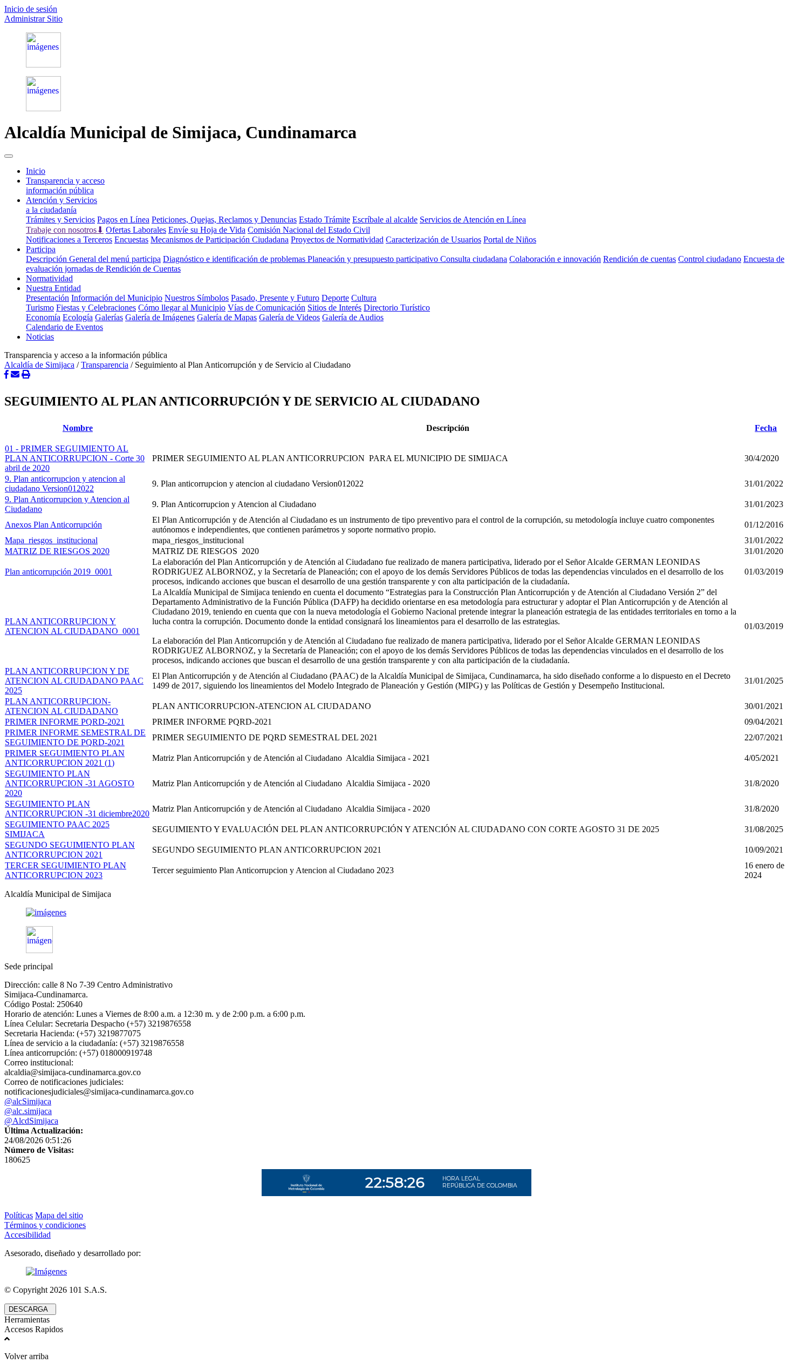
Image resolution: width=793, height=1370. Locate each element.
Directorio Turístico (397, 307)
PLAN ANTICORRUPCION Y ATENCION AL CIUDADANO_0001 (72, 626)
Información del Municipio (116, 297)
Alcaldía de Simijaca (39, 364)
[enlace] (396, 912)
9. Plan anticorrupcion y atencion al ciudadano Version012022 (65, 483)
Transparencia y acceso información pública (65, 185)
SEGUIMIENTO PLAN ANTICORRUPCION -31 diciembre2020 (77, 808)
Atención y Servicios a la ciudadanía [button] (61, 204)
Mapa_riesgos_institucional (51, 540)
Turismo (40, 307)
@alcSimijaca (27, 1101)
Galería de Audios (353, 317)
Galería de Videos (289, 317)
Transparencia (104, 364)
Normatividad (49, 278)
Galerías (109, 317)
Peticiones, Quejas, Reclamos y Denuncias (224, 219)
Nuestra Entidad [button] (53, 288)
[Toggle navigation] (8, 156)
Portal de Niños (509, 239)
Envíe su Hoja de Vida (206, 229)
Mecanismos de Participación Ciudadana (220, 239)
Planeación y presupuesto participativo (373, 259)
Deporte (335, 297)
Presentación (47, 297)
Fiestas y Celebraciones (96, 307)
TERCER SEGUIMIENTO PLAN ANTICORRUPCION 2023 (65, 870)
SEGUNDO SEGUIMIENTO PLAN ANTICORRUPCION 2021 (70, 849)
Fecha (766, 428)
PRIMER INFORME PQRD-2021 (65, 721)
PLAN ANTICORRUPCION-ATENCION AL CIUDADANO (61, 706)
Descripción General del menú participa (93, 259)
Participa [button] (41, 249)
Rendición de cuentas (639, 259)
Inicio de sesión (30, 9)
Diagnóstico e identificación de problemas (235, 259)
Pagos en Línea (123, 219)
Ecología (78, 317)
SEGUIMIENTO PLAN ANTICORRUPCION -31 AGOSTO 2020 (69, 783)
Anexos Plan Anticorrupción (53, 524)
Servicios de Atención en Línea (473, 219)
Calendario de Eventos (64, 327)
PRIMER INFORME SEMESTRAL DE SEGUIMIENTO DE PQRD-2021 (75, 737)
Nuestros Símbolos (197, 297)
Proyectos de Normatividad (337, 239)
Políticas (18, 1215)
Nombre (78, 428)
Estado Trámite (324, 219)
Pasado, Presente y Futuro (275, 297)
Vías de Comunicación (266, 307)
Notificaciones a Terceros (69, 239)
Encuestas (131, 239)
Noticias (40, 336)
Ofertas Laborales (136, 229)
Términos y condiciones (45, 1225)
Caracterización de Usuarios (433, 239)
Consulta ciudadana (473, 259)
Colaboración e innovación (555, 259)
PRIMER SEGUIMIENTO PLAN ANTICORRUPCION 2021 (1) (65, 757)
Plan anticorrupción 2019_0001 (58, 571)
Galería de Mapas (227, 317)
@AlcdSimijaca (31, 1120)
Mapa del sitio (59, 1215)
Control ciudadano (709, 259)
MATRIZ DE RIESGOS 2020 (57, 551)
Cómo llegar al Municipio (181, 307)
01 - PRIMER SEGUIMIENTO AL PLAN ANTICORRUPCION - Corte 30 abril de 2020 (75, 458)
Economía (43, 317)
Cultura (364, 297)
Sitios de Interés (334, 307)
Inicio (35, 171)
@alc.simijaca (28, 1111)
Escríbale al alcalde (385, 219)
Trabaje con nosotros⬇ (65, 229)
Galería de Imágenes (160, 317)
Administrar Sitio (33, 18)
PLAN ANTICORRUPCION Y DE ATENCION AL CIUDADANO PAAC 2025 (74, 680)
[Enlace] (396, 50)
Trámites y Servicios (60, 219)
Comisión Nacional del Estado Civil (309, 229)
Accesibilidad (27, 1234)
